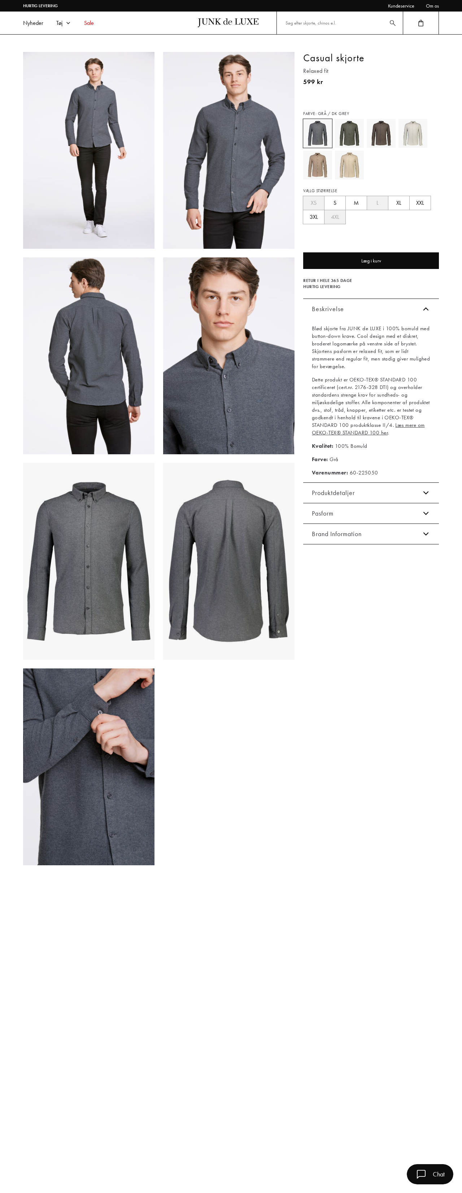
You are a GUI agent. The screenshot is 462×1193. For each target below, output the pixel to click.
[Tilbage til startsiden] (228, 22)
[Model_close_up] (229, 355)
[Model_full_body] (88, 150)
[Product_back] (229, 561)
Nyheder (33, 23)
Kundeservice (401, 6)
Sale (89, 23)
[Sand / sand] (349, 165)
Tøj (59, 23)
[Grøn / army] (349, 133)
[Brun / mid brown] (317, 165)
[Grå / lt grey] (412, 133)
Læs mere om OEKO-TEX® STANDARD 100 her (368, 428)
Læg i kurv (371, 260)
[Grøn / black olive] (381, 133)
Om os (432, 6)
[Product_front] (88, 561)
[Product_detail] (88, 766)
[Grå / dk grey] (317, 133)
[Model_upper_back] (88, 355)
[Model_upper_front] (229, 150)
